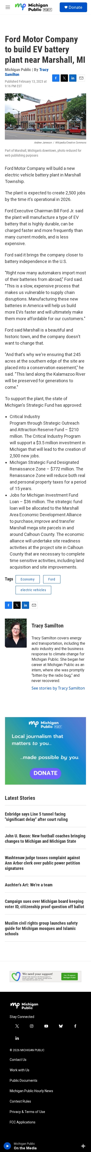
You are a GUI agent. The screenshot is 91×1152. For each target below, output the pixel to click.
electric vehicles (33, 590)
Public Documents (23, 1080)
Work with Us (19, 1070)
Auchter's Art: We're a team (28, 884)
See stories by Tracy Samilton (58, 688)
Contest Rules (20, 1101)
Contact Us (18, 1060)
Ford (51, 579)
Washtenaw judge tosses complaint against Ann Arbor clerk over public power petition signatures (42, 863)
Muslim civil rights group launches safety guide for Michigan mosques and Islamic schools (41, 928)
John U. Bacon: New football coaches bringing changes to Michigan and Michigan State (45, 838)
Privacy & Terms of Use (27, 1112)
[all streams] (84, 1146)
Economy (28, 579)
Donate (75, 7)
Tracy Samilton (48, 626)
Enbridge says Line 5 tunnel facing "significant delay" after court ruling (36, 816)
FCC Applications (22, 1122)
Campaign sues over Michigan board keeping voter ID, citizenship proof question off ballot (44, 904)
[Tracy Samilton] (16, 633)
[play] (7, 1146)
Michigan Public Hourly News (31, 1091)
